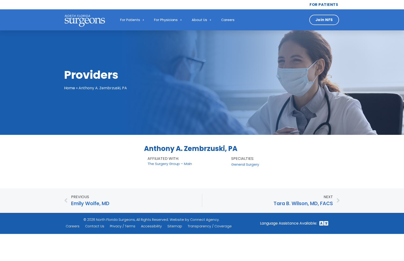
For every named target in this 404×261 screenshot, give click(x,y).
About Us (199, 20)
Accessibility (151, 226)
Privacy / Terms (122, 226)
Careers (227, 20)
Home (69, 88)
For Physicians (166, 20)
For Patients (130, 20)
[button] (323, 223)
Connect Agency (204, 219)
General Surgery (245, 164)
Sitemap (174, 226)
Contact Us (94, 226)
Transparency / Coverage (210, 226)
